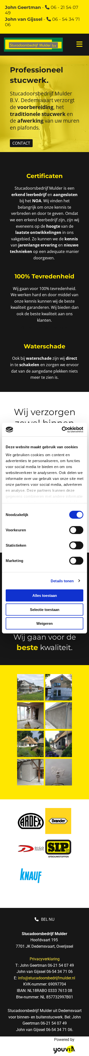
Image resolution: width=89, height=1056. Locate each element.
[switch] (76, 530)
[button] (21, 143)
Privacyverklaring (45, 959)
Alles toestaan (44, 595)
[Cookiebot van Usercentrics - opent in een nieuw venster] (62, 429)
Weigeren (44, 623)
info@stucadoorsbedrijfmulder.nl (46, 978)
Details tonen (62, 581)
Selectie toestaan (44, 609)
